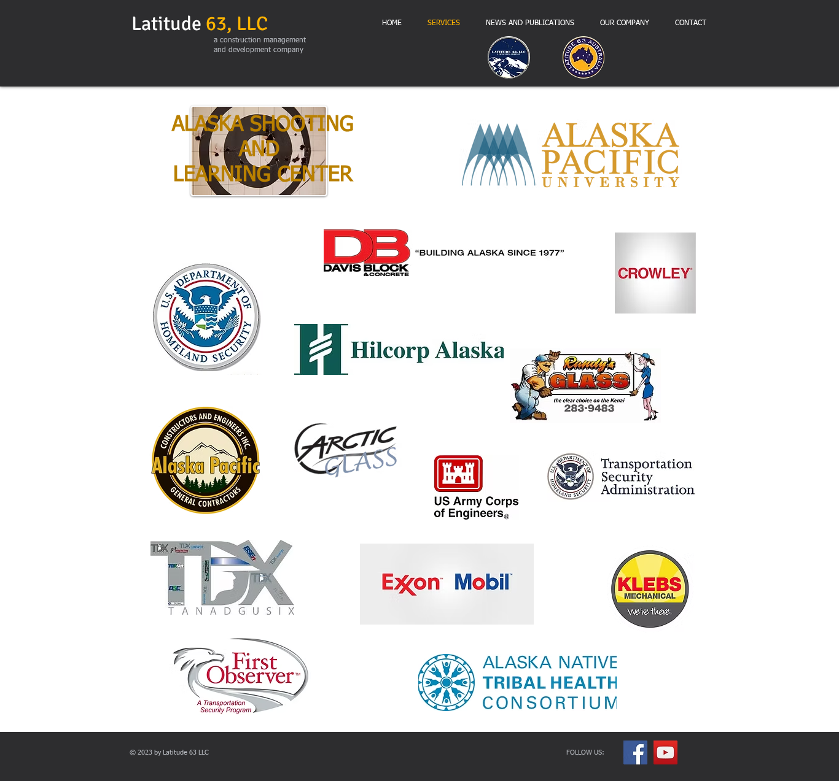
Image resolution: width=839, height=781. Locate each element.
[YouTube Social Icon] (665, 752)
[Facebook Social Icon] (635, 752)
